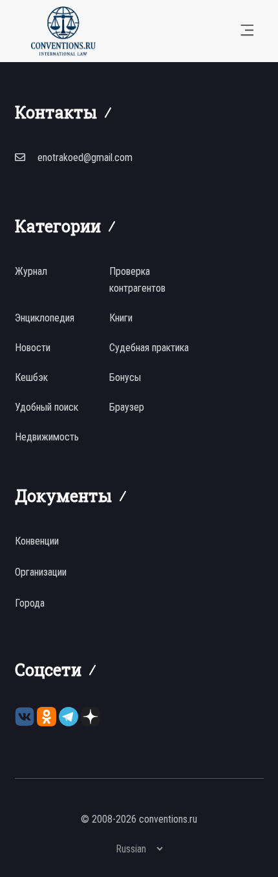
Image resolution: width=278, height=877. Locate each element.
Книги (121, 318)
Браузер (126, 407)
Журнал (31, 271)
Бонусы (125, 377)
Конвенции (37, 541)
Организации (41, 572)
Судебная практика (149, 347)
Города (30, 603)
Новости (32, 347)
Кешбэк (31, 377)
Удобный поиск (46, 407)
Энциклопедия (44, 318)
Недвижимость (47, 437)
